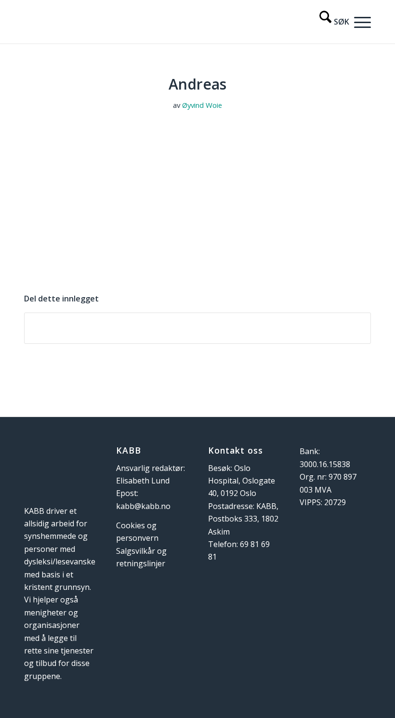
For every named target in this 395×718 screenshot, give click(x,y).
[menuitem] (329, 21)
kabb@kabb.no (143, 506)
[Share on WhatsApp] (197, 328)
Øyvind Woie (202, 105)
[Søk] (329, 21)
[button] (360, 21)
